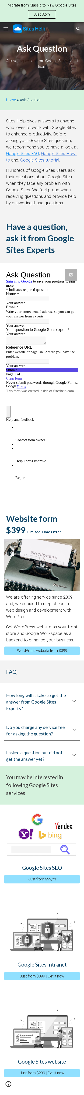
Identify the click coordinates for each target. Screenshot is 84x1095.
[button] (5, 28)
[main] (42, 56)
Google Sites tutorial (39, 160)
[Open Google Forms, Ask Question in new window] (71, 275)
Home (11, 100)
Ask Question (30, 100)
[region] (42, 11)
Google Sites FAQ (22, 153)
